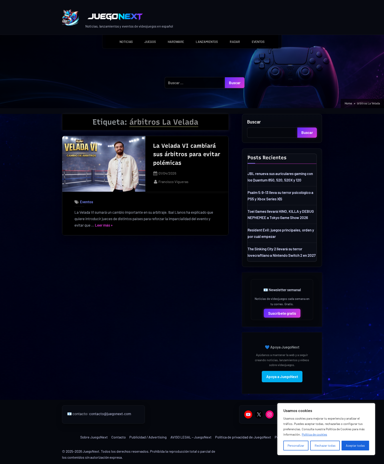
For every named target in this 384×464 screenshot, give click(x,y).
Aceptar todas (355, 445)
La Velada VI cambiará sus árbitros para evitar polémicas (186, 154)
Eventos (86, 202)
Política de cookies (314, 434)
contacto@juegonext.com (110, 413)
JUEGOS (150, 42)
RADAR (235, 42)
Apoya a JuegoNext (282, 376)
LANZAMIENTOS (207, 42)
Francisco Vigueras (173, 181)
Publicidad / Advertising (148, 437)
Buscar (254, 121)
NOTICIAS (126, 42)
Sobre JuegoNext (94, 437)
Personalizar (296, 445)
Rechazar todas (325, 445)
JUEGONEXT (134, 16)
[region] (326, 429)
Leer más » (104, 226)
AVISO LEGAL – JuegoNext (191, 437)
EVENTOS (258, 42)
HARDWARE (176, 42)
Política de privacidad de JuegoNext (243, 437)
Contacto (118, 437)
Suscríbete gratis (282, 313)
